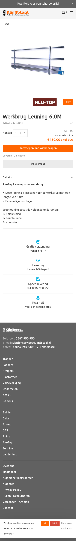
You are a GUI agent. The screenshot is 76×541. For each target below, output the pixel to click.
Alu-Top (8, 442)
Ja (45, 523)
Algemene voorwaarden (18, 478)
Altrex (7, 424)
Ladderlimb (10, 454)
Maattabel (9, 472)
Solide (7, 412)
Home (6, 24)
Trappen (8, 359)
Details (7, 177)
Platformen (10, 377)
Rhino (6, 436)
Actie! (7, 395)
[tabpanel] (38, 60)
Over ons (8, 466)
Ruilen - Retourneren (16, 496)
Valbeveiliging (12, 383)
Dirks (6, 418)
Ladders (8, 365)
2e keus (8, 401)
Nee (54, 523)
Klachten (8, 484)
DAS (5, 430)
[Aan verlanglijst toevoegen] (71, 123)
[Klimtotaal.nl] (13, 330)
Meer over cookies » (66, 526)
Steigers (8, 371)
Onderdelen (10, 389)
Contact (8, 508)
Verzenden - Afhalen (16, 502)
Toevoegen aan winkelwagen (38, 148)
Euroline (8, 448)
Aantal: (7, 133)
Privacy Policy (12, 490)
